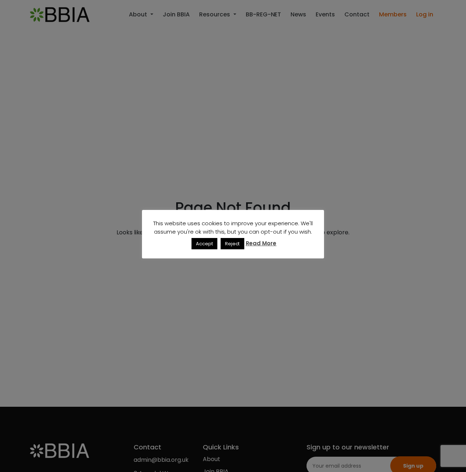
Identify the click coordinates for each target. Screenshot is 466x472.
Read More (261, 243)
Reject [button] (232, 243)
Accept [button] (204, 243)
